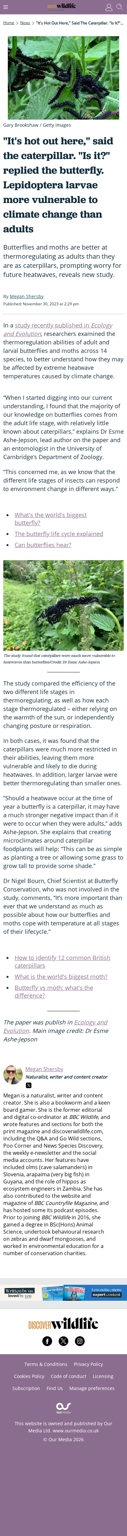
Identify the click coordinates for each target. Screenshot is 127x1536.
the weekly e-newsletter (32, 1152)
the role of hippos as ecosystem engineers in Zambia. (44, 1185)
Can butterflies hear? (43, 545)
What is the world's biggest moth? (61, 976)
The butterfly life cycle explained (59, 534)
